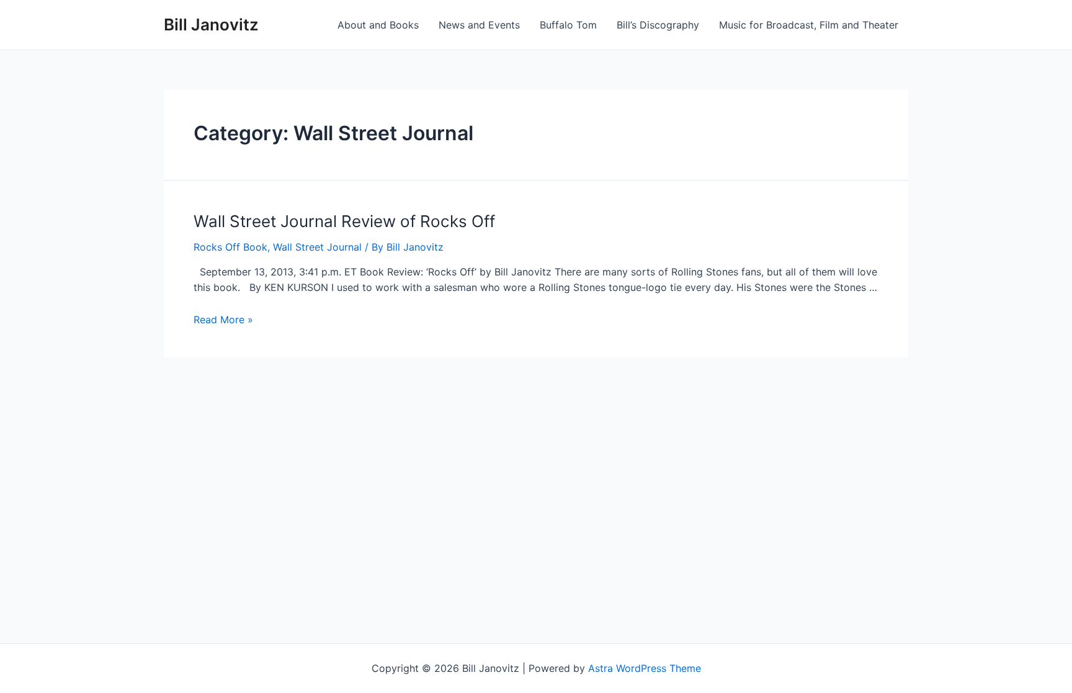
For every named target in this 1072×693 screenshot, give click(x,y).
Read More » (223, 319)
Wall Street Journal (317, 247)
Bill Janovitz (211, 24)
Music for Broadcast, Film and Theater (808, 25)
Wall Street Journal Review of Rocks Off (344, 221)
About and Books (378, 25)
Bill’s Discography (658, 25)
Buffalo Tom (568, 25)
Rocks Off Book (230, 247)
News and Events (479, 25)
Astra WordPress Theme (644, 668)
